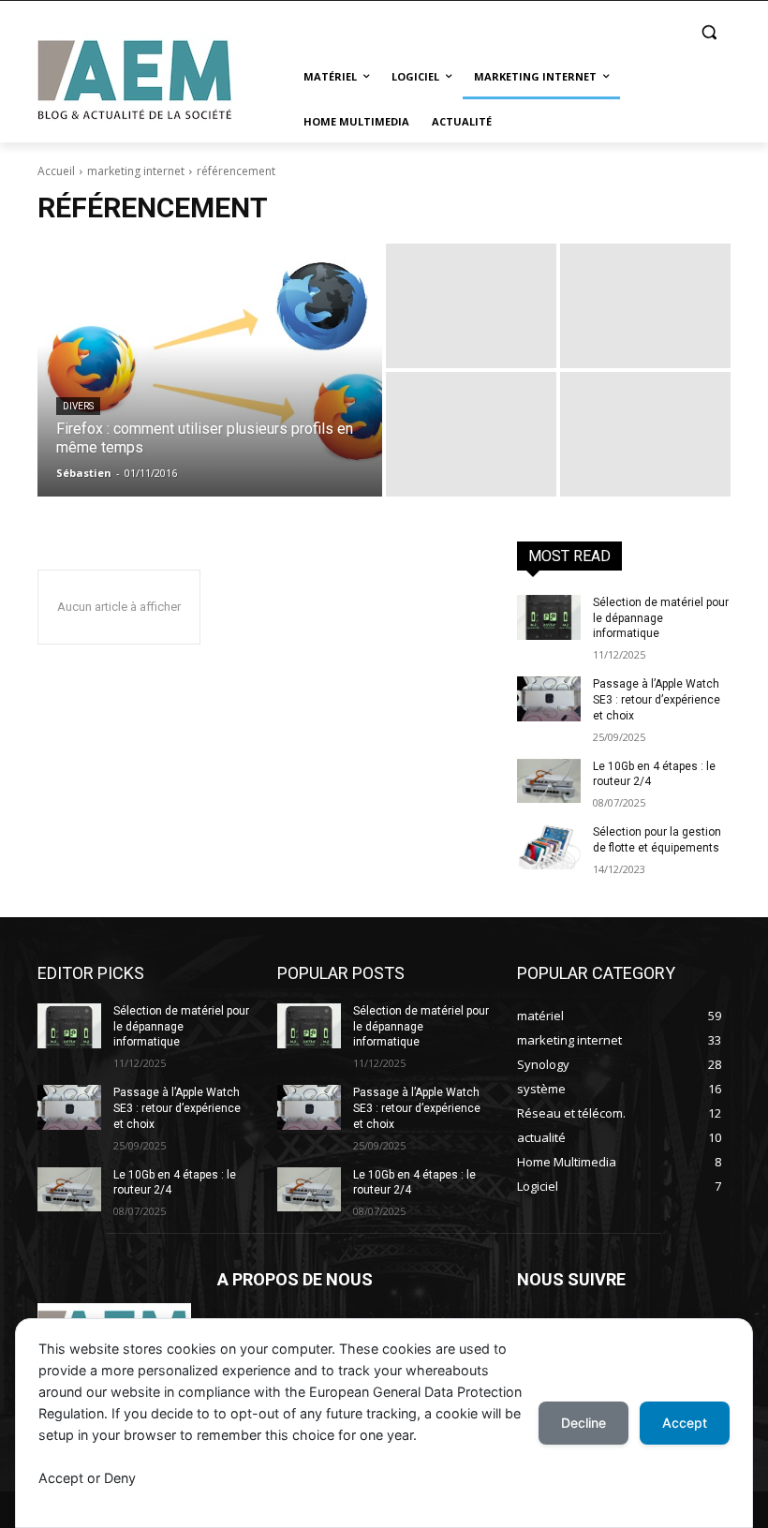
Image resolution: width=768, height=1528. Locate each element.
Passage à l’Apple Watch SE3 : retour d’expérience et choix (656, 699)
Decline (583, 1423)
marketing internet (136, 171)
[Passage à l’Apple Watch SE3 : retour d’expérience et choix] (549, 698)
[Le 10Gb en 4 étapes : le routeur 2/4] (549, 781)
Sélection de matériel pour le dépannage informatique (661, 618)
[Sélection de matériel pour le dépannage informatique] (549, 617)
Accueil (56, 171)
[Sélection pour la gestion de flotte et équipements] (549, 846)
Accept (684, 1423)
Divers (78, 406)
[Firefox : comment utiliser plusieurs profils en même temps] (209, 370)
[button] (709, 32)
